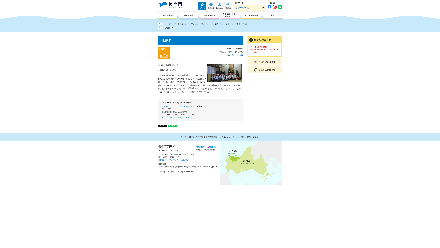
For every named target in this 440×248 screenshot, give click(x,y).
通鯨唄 (167, 28)
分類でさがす (183, 24)
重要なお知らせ (262, 39)
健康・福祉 (188, 15)
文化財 (238, 24)
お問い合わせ (252, 137)
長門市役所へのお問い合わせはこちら (174, 160)
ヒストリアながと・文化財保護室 (175, 106)
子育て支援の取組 (243, 8)
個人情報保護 (211, 137)
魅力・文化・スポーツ (224, 24)
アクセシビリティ (226, 137)
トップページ (170, 24)
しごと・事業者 (251, 15)
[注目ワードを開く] (263, 7)
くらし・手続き (167, 15)
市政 (272, 15)
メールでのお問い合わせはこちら (175, 117)
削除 (172, 28)
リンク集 (240, 137)
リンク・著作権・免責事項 (192, 137)
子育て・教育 (209, 15)
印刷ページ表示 (236, 55)
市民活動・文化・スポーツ (230, 15)
